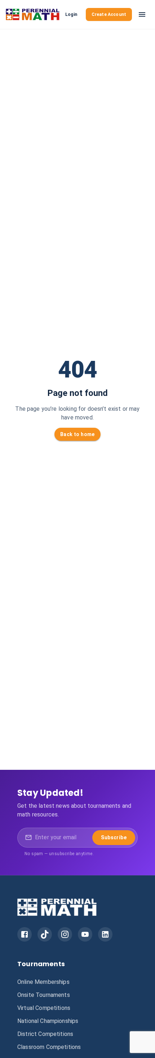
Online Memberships (43, 981)
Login (71, 14)
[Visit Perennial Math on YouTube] (85, 934)
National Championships (47, 1021)
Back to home (77, 434)
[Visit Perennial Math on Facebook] (24, 934)
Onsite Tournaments (43, 994)
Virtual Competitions (43, 1007)
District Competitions (45, 1034)
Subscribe (114, 837)
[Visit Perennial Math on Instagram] (65, 934)
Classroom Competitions (49, 1047)
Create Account (109, 14)
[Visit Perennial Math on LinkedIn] (105, 934)
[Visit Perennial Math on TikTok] (44, 934)
